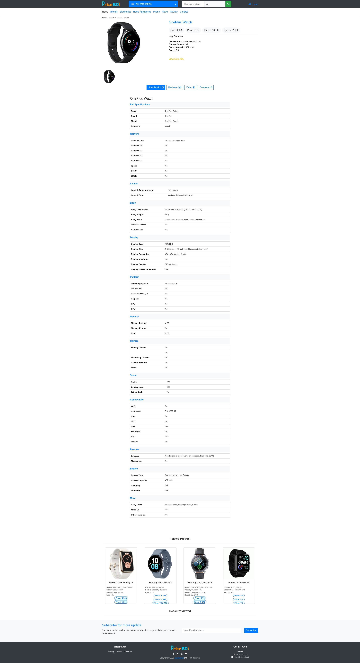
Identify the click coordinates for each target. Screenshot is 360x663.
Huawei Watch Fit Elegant (121, 582)
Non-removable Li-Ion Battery (177, 475)
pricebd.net (179, 658)
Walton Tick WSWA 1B (238, 582)
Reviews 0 (174, 87)
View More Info (176, 59)
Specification (155, 87)
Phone (156, 12)
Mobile (111, 18)
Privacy (111, 652)
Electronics (125, 12)
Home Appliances (142, 12)
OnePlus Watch (180, 22)
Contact (184, 12)
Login (255, 4)
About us (128, 652)
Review (174, 12)
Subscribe (251, 630)
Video (189, 87)
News (165, 12)
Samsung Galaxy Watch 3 (199, 582)
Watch (126, 18)
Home (105, 12)
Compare (205, 87)
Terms (119, 652)
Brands (114, 12)
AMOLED (169, 244)
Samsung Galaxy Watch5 (160, 582)
